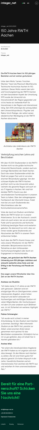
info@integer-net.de (7, 409)
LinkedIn (3, 424)
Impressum (4, 417)
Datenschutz (11, 417)
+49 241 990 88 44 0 (7, 413)
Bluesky (11, 424)
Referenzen (20, 424)
